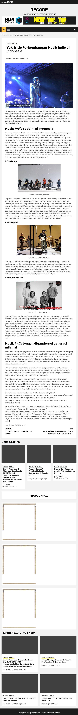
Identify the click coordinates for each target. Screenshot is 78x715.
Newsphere (45, 713)
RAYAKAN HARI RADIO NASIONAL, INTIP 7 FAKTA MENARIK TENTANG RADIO (58, 431)
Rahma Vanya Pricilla (62, 478)
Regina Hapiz (43, 479)
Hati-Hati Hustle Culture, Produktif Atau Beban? (19, 431)
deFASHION (50, 695)
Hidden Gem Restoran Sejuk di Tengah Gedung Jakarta (64, 471)
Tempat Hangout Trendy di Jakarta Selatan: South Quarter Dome (39, 472)
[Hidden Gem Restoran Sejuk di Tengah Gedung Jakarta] (64, 454)
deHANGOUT (38, 466)
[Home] (4, 29)
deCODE (39, 9)
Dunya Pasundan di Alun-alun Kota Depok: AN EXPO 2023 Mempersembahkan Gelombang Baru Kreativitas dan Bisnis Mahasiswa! (12, 475)
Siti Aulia (54, 704)
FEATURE (14, 43)
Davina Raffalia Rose (10, 486)
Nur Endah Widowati (23, 58)
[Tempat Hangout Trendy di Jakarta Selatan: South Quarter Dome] (39, 454)
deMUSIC (9, 43)
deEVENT (11, 466)
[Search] (75, 30)
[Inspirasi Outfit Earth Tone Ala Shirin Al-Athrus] (58, 683)
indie (23, 425)
